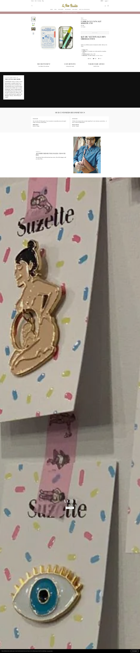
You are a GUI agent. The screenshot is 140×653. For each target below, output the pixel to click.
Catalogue (60, 9)
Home (51, 9)
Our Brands (68, 9)
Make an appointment (84, 9)
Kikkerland (84, 19)
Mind (36, 0)
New (55, 9)
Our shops (39, 0)
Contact (32, 0)
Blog (43, 0)
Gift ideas (70, 507)
